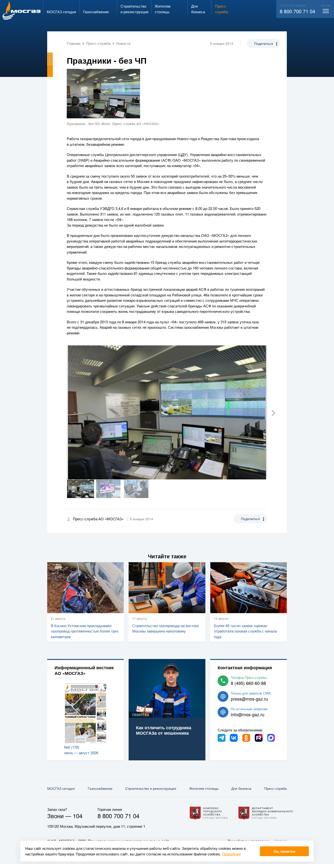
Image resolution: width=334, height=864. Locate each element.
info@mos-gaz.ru (247, 714)
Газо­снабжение (100, 788)
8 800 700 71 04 (297, 11)
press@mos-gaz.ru (249, 698)
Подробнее (231, 853)
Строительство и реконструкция (150, 788)
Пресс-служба (275, 788)
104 (77, 815)
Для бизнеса (241, 788)
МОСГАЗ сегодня (61, 788)
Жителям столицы (204, 788)
